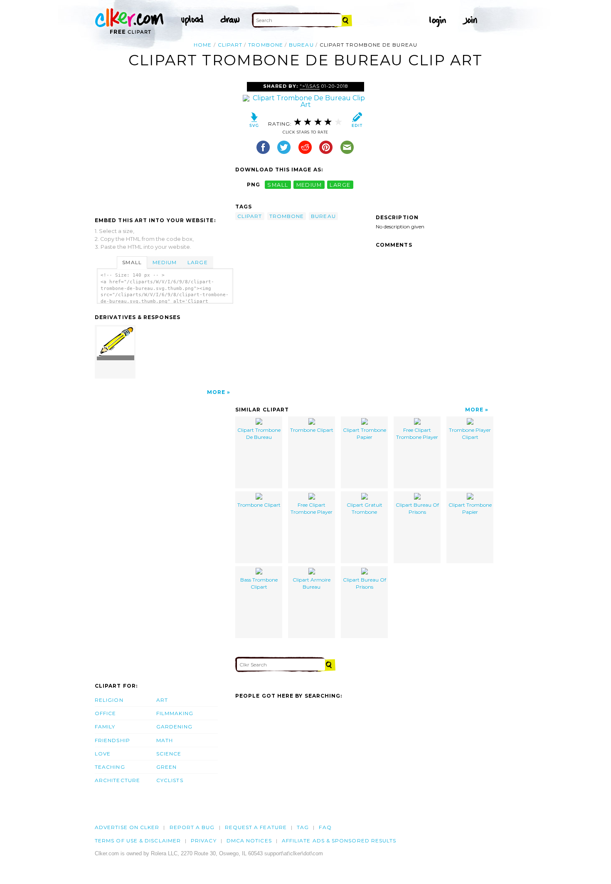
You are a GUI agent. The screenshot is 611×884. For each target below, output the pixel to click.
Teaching (110, 767)
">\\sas (310, 86)
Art (162, 700)
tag (303, 827)
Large (197, 262)
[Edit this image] (356, 121)
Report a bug (192, 827)
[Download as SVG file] (254, 121)
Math (164, 740)
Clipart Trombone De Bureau (259, 433)
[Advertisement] (164, 144)
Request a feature (256, 827)
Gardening (174, 726)
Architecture (117, 780)
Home (203, 45)
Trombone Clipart (311, 430)
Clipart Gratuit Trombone (364, 508)
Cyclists (169, 780)
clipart (230, 45)
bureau (301, 45)
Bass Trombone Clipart (259, 583)
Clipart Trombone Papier (364, 433)
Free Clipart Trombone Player (417, 433)
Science (169, 753)
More (216, 392)
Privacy (204, 840)
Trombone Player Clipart (470, 433)
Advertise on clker (127, 827)
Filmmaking (174, 713)
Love (103, 753)
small (277, 184)
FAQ (325, 827)
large (340, 184)
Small (131, 262)
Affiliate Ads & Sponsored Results (339, 840)
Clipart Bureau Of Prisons (417, 508)
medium (309, 184)
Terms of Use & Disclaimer (138, 840)
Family (105, 726)
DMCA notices (249, 840)
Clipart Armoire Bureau (311, 583)
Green (166, 767)
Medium (165, 262)
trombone (265, 45)
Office (105, 713)
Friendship (112, 740)
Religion (109, 700)
